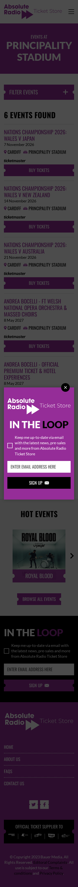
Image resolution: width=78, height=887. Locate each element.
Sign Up (39, 483)
